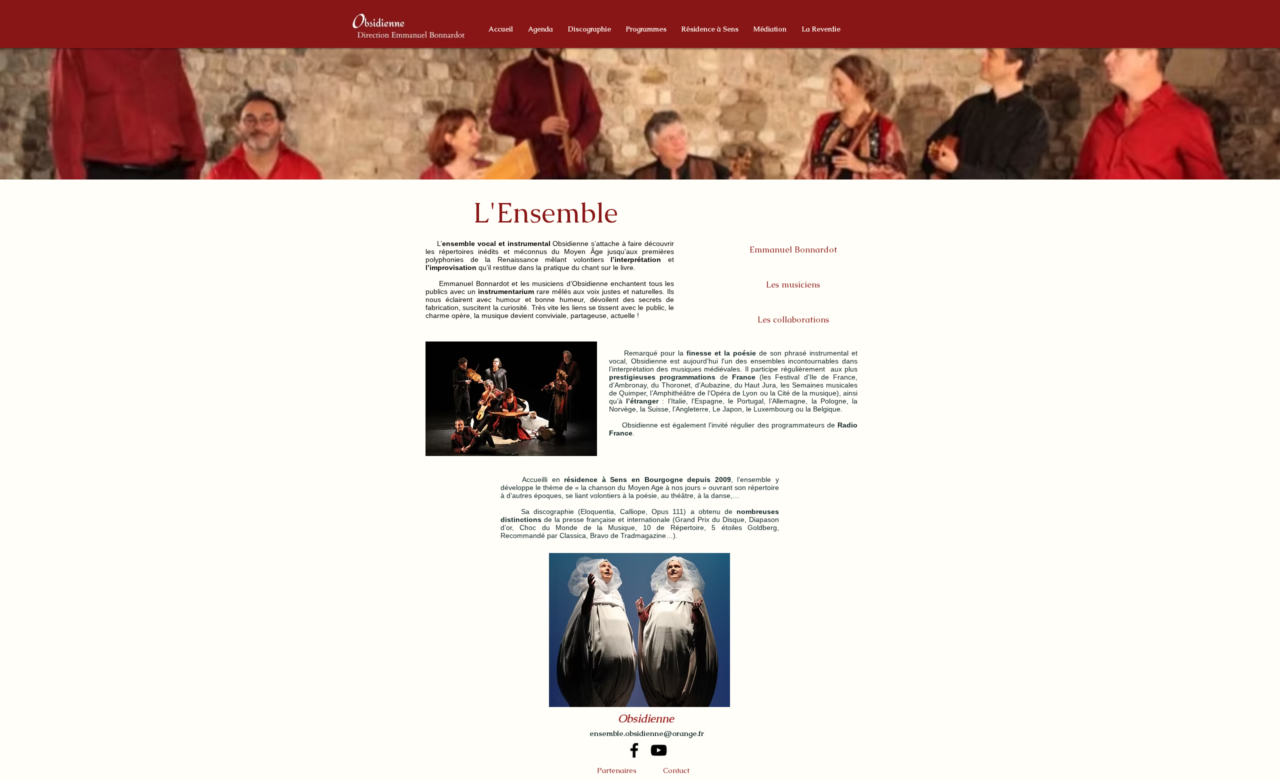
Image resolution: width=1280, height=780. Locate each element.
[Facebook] (634, 750)
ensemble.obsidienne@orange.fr (647, 733)
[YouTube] (658, 750)
